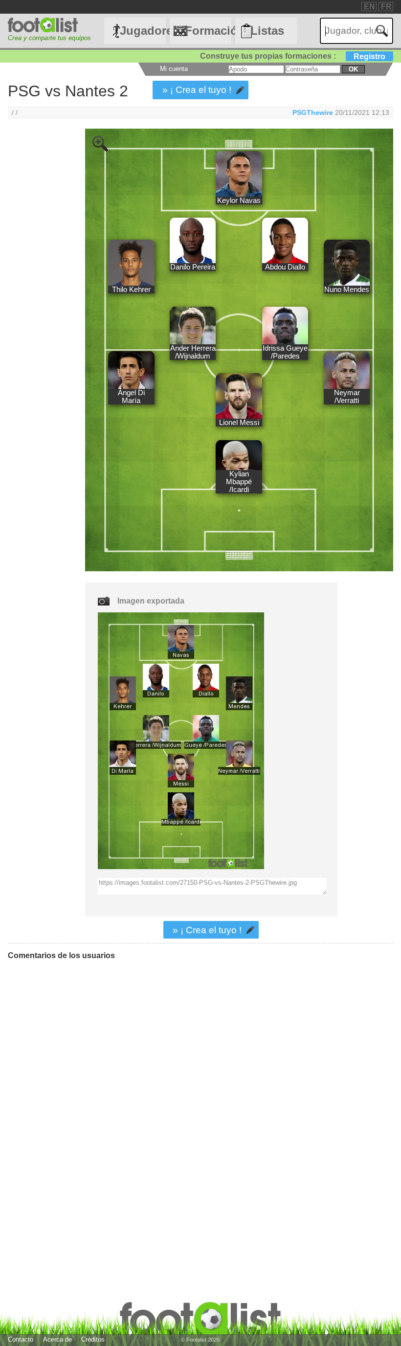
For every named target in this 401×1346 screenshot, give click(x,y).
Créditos (93, 1339)
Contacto (20, 1339)
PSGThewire (312, 112)
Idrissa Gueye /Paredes (285, 352)
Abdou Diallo (285, 267)
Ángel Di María (131, 396)
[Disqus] (154, 1090)
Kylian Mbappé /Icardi (239, 482)
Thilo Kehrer (131, 289)
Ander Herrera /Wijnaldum (193, 352)
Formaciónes (208, 30)
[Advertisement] (38, 291)
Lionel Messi (239, 422)
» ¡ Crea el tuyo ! (196, 90)
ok (353, 69)
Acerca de (57, 1339)
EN (369, 6)
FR (386, 6)
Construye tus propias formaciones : (292, 56)
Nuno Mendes (346, 289)
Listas (267, 30)
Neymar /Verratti (347, 396)
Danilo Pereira (192, 267)
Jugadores (143, 30)
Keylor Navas (239, 200)
